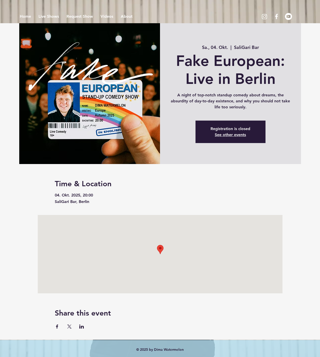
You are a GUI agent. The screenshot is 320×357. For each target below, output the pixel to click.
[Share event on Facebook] (57, 327)
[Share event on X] (69, 327)
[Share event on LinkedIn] (81, 327)
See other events (230, 134)
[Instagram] (264, 16)
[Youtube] (288, 16)
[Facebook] (276, 16)
